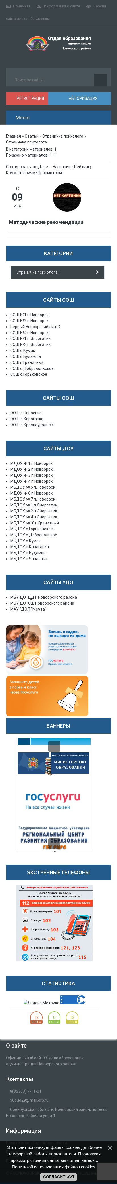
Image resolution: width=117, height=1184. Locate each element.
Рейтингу (83, 166)
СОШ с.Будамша (25, 356)
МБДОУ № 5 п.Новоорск (32, 487)
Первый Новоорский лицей (35, 326)
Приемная (21, 6)
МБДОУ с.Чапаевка (28, 558)
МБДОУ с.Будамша (28, 552)
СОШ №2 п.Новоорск (29, 320)
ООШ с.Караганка (26, 419)
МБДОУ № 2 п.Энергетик (33, 511)
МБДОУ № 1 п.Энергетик (33, 505)
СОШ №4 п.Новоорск (29, 332)
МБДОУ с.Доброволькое (33, 535)
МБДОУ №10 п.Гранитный (34, 523)
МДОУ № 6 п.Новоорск (31, 493)
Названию (62, 166)
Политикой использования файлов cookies (53, 1166)
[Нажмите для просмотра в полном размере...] (67, 210)
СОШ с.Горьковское (28, 374)
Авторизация (82, 98)
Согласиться (58, 1177)
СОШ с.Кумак (22, 350)
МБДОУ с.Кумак (25, 541)
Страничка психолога (62, 136)
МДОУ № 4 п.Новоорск (31, 481)
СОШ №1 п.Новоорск (29, 315)
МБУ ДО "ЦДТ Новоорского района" (44, 597)
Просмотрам (50, 172)
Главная (13, 136)
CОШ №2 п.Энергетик (30, 344)
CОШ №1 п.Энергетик (30, 338)
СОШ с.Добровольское (32, 368)
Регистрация (30, 98)
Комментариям (20, 172)
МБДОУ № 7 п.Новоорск (32, 499)
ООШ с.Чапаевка (26, 413)
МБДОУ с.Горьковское (31, 529)
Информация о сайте (62, 6)
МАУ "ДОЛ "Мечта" (28, 609)
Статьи (32, 136)
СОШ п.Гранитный (27, 362)
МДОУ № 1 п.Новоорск (31, 463)
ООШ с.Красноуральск (31, 425)
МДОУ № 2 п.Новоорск (31, 469)
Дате (43, 166)
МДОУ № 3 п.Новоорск (31, 475)
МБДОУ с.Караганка (29, 546)
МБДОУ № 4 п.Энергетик (33, 517)
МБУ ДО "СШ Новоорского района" (43, 603)
